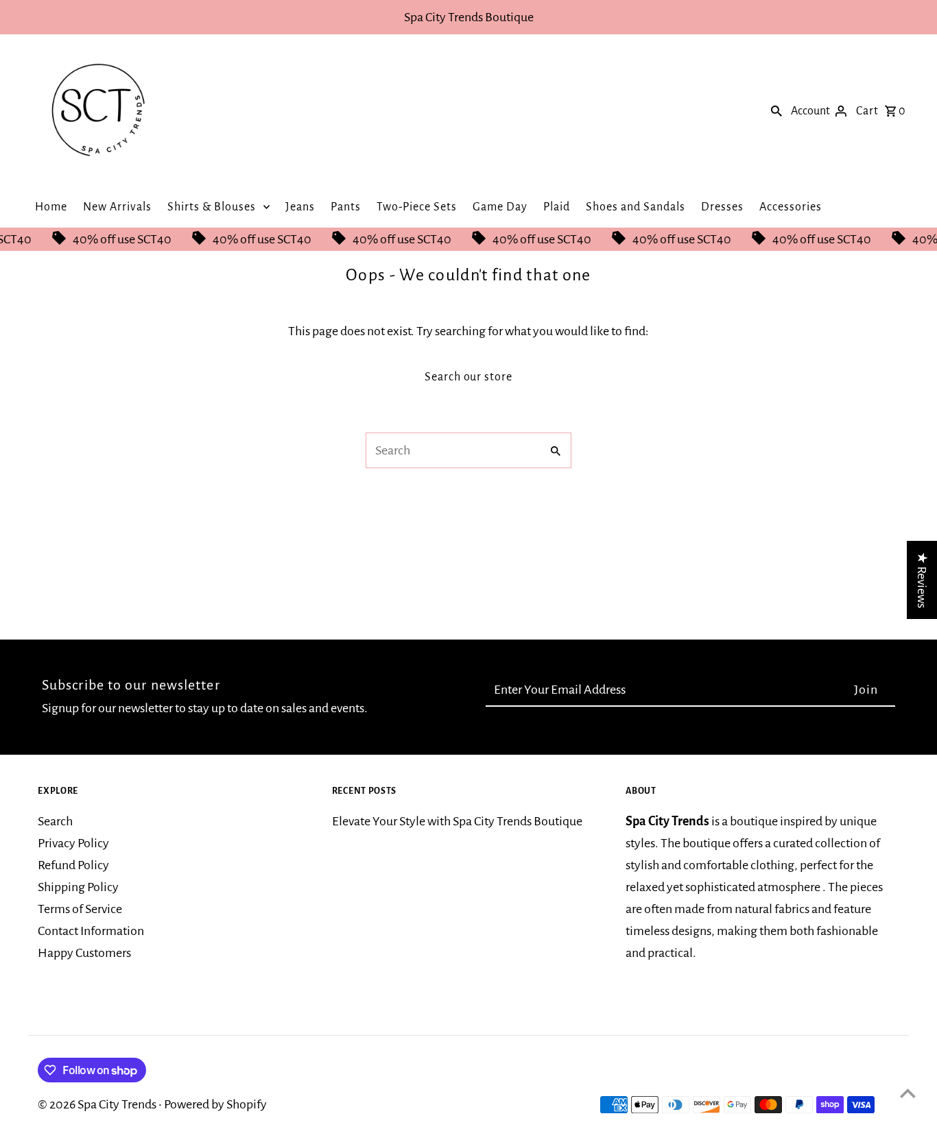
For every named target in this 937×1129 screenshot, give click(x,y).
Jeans (300, 207)
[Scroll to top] (907, 1093)
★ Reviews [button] (922, 580)
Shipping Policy (78, 887)
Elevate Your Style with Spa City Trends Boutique (457, 821)
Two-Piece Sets (417, 207)
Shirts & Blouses (211, 207)
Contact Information (91, 931)
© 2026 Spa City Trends (98, 1104)
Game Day (500, 207)
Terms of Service (80, 909)
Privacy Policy (73, 843)
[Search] (776, 110)
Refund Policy (73, 865)
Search (55, 821)
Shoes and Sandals (635, 207)
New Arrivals (117, 207)
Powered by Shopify (215, 1104)
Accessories (790, 207)
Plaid (556, 207)
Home (51, 207)
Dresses (722, 207)
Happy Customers (84, 953)
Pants (346, 207)
